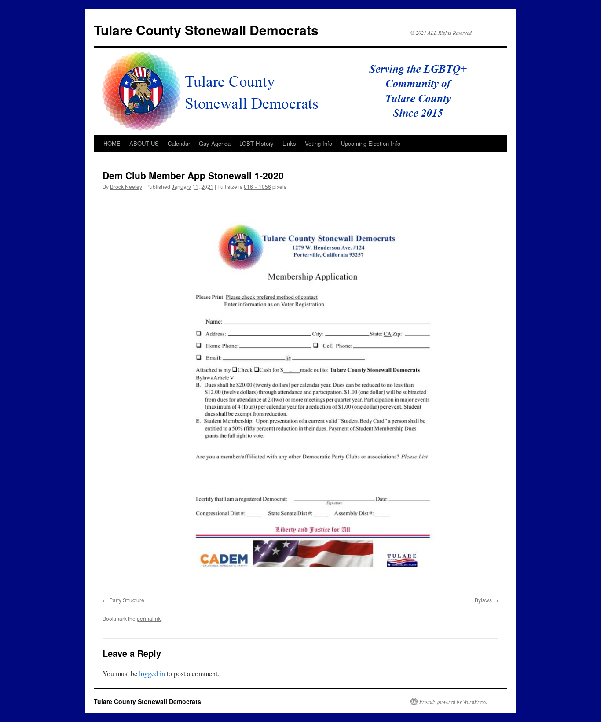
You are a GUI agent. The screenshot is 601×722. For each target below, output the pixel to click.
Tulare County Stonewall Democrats (206, 29)
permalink (149, 618)
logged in (152, 673)
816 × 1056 (257, 186)
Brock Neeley (126, 186)
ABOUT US (144, 143)
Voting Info (318, 143)
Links (289, 143)
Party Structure (126, 600)
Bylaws (483, 600)
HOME (112, 143)
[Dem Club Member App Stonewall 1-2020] (300, 395)
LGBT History (256, 143)
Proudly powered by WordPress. (453, 701)
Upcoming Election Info (370, 143)
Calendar (179, 143)
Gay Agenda (215, 143)
